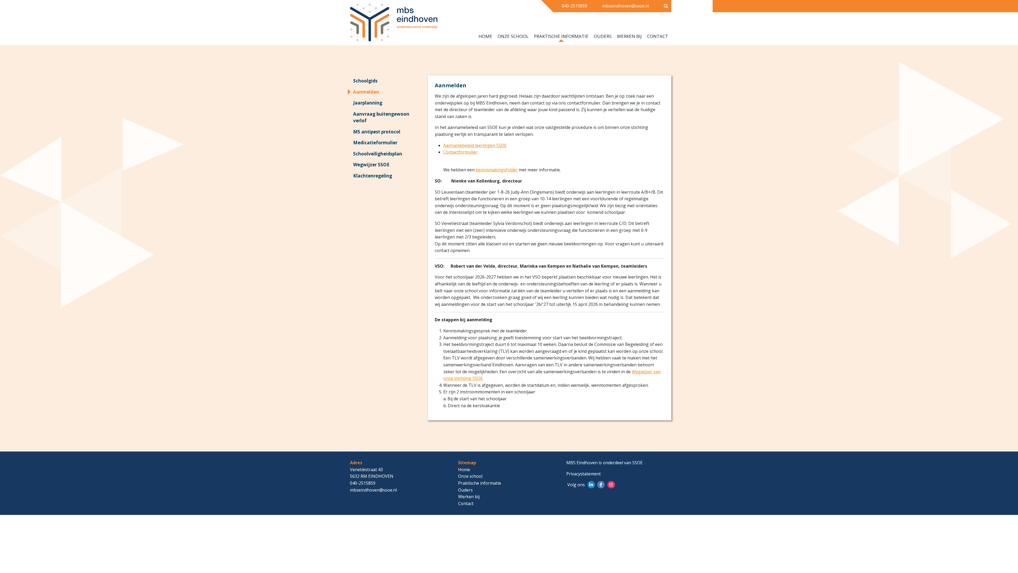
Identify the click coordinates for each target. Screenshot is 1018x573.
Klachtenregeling (372, 176)
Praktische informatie (561, 36)
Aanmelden (366, 92)
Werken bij (629, 36)
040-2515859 (574, 6)
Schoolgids (365, 81)
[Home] (401, 24)
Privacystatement (583, 474)
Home (485, 36)
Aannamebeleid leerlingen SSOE (475, 145)
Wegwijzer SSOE (371, 165)
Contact (657, 36)
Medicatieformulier (375, 143)
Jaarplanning (367, 103)
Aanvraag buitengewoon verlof (381, 117)
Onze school (513, 36)
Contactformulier (460, 152)
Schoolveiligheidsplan (377, 154)
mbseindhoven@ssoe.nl (625, 6)
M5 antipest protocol (376, 132)
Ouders (603, 36)
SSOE (637, 463)
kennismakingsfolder (497, 170)
